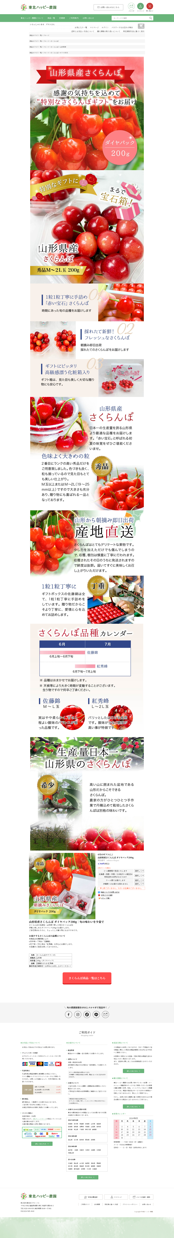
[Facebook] (68, 1014)
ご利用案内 (73, 18)
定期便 (62, 18)
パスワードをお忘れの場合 (122, 27)
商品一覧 (51, 18)
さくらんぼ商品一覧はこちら (87, 978)
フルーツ (46, 35)
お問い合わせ (88, 18)
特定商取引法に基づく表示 (133, 31)
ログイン (105, 27)
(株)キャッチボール (39, 1119)
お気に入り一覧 (81, 27)
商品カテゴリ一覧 (36, 35)
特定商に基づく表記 (111, 1204)
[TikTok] (87, 1014)
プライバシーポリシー (130, 1204)
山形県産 (63, 47)
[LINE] (96, 1014)
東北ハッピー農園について (32, 18)
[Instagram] (77, 1014)
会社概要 (97, 1204)
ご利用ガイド (85, 1204)
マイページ (94, 27)
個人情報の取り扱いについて (108, 31)
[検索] (150, 18)
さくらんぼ (54, 41)
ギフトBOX (64, 53)
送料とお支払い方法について (82, 31)
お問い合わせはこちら (109, 7)
